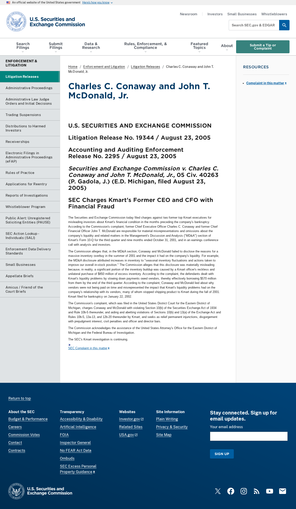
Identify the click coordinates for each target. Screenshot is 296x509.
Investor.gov (129, 419)
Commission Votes (24, 435)
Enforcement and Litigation (104, 67)
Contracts (16, 450)
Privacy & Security (172, 427)
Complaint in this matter (265, 83)
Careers (15, 427)
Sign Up (222, 454)
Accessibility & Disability (81, 419)
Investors (215, 14)
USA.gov (126, 435)
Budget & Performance (28, 419)
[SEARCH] (284, 25)
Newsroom (188, 14)
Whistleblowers (274, 14)
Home (72, 67)
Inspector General (75, 442)
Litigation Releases (145, 67)
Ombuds (67, 458)
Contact (15, 442)
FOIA (64, 435)
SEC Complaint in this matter (87, 348)
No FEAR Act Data (75, 450)
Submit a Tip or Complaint (263, 46)
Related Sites (130, 427)
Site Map (164, 435)
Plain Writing (167, 419)
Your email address (226, 427)
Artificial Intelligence (78, 427)
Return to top (19, 398)
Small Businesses (242, 14)
